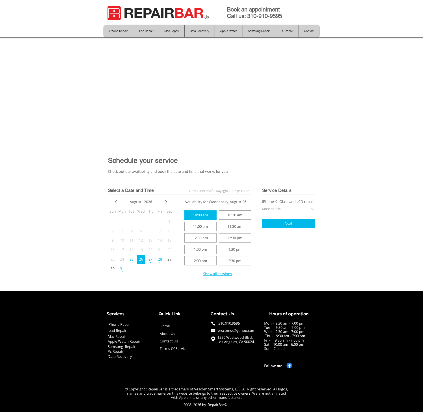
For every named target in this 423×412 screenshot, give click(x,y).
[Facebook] (289, 365)
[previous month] (116, 201)
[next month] (166, 201)
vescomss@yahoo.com (236, 330)
